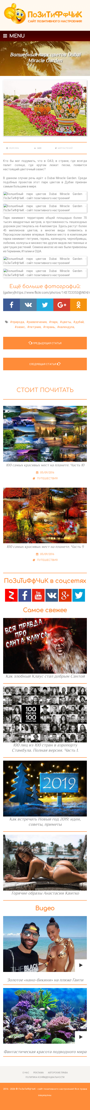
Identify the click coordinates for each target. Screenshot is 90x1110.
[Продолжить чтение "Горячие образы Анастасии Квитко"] (45, 863)
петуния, (35, 327)
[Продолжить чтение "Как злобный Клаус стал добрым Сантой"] (45, 646)
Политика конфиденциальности (45, 1077)
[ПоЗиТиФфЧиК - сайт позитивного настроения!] (45, 15)
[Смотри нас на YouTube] (38, 595)
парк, (54, 322)
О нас (25, 1073)
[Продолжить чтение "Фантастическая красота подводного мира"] (45, 1016)
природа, (18, 322)
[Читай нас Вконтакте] (51, 595)
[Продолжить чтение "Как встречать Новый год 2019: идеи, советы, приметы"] (45, 788)
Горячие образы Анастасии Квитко (45, 893)
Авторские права (58, 1073)
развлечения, (37, 322)
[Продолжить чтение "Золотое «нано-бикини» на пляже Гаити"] (45, 944)
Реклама (38, 1073)
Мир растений (65, 148)
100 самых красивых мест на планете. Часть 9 (45, 547)
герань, (50, 327)
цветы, (67, 322)
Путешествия (47, 478)
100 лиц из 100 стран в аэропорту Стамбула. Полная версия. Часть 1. (45, 747)
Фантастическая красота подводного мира (45, 1051)
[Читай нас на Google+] (65, 595)
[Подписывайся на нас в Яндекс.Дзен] (11, 595)
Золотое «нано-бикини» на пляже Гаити (45, 979)
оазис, (21, 327)
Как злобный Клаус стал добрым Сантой (45, 676)
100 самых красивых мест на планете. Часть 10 (45, 465)
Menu (16, 35)
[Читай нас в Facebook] (24, 595)
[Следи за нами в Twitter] (78, 595)
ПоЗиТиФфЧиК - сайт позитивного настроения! (46, 1089)
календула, (67, 327)
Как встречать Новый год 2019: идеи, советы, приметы (45, 821)
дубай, (79, 322)
